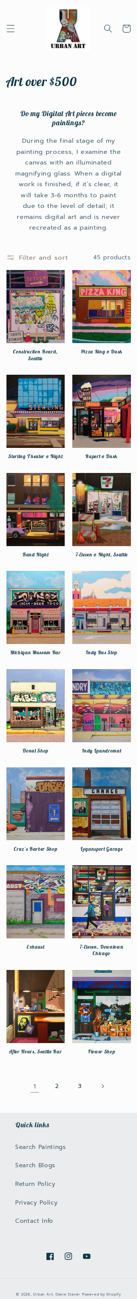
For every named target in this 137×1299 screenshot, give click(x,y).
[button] (10, 28)
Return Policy (35, 1183)
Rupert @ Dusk (101, 456)
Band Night (35, 554)
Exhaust (36, 947)
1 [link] (34, 1086)
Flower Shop (101, 1051)
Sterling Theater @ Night (35, 456)
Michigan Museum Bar (35, 652)
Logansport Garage (101, 849)
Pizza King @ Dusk (102, 351)
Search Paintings (40, 1146)
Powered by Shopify (101, 1294)
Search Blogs (35, 1165)
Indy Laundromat (101, 751)
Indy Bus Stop (101, 652)
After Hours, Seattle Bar (35, 1051)
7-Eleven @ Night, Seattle (101, 554)
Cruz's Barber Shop (35, 849)
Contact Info (34, 1220)
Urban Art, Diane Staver (56, 1294)
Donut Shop (35, 751)
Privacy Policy (36, 1202)
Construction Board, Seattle (35, 354)
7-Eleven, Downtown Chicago (101, 950)
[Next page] (102, 1086)
